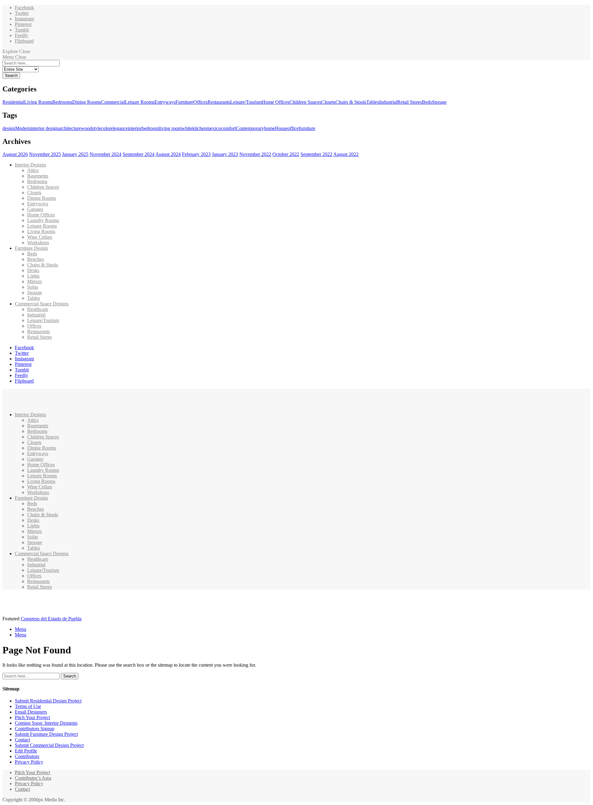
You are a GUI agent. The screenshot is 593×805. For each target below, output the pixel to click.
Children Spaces (305, 102)
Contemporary (250, 128)
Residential (13, 102)
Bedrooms (62, 102)
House (281, 128)
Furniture (184, 102)
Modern (23, 128)
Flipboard (24, 41)
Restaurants (219, 102)
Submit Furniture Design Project (46, 734)
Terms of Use (28, 706)
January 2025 (75, 154)
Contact (22, 739)
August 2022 (346, 154)
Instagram (24, 18)
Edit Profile (26, 750)
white (187, 128)
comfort (228, 128)
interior (135, 128)
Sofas (32, 287)
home (269, 128)
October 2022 (285, 154)
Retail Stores (409, 102)
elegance (119, 128)
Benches (35, 259)
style (96, 128)
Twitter (22, 13)
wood (86, 128)
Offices (200, 102)
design (8, 128)
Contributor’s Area (33, 778)
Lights (33, 276)
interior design (44, 128)
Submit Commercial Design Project (49, 745)
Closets (328, 102)
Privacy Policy (29, 762)
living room (170, 128)
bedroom (150, 128)
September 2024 (138, 154)
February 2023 (196, 154)
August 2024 (168, 154)
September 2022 (316, 154)
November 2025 (45, 154)
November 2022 (255, 154)
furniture (307, 128)
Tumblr (22, 29)
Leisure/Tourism (246, 102)
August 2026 (15, 154)
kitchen (199, 128)
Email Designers (31, 712)
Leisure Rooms (139, 102)
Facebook (24, 7)
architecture (69, 128)
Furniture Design (31, 248)
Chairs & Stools (350, 102)
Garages (35, 209)
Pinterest (23, 24)
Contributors (27, 756)
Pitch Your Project (32, 717)
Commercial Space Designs (42, 303)
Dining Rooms (86, 102)
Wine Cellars (39, 237)
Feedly (21, 35)
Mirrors (34, 281)
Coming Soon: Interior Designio (46, 723)
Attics (33, 170)
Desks (33, 270)
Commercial (113, 102)
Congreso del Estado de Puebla (51, 618)
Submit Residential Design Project (48, 700)
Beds (427, 102)
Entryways (164, 102)
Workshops (38, 242)
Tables (372, 102)
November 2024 (105, 154)
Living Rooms (38, 102)
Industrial (388, 102)
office (293, 128)
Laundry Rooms (43, 220)
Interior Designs (30, 164)
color (106, 128)
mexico (214, 128)
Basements (37, 175)
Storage (439, 102)
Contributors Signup (34, 728)
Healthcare (37, 309)
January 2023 (225, 154)
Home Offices (275, 102)
